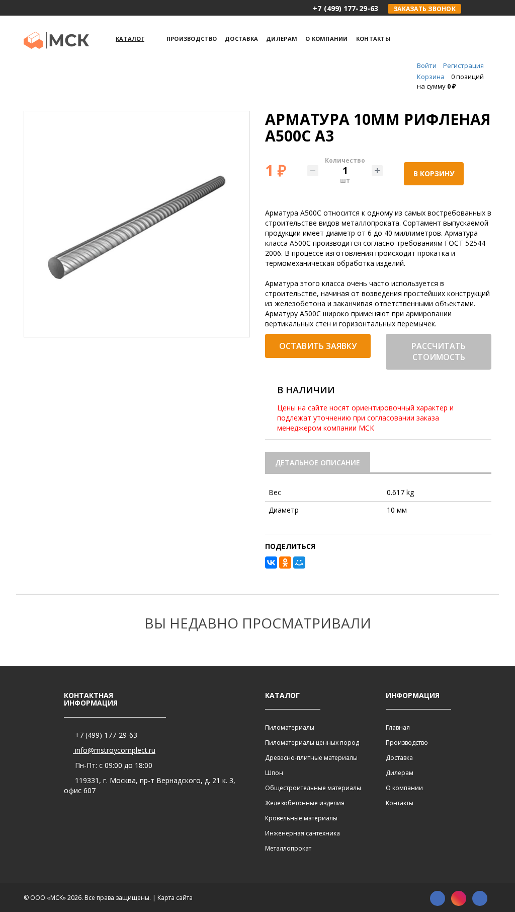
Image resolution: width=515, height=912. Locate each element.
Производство (407, 742)
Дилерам (399, 772)
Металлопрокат (288, 848)
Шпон (274, 772)
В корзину (433, 173)
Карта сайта (175, 897)
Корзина (431, 76)
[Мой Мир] (299, 562)
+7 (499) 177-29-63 (105, 735)
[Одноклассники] (285, 562)
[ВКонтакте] (271, 562)
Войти (427, 65)
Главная (398, 727)
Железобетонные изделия (305, 803)
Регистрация (463, 65)
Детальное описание (317, 462)
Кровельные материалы (301, 818)
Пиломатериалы (289, 727)
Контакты (399, 803)
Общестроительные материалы (313, 788)
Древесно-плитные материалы (311, 757)
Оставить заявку (318, 346)
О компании (404, 788)
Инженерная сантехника (302, 833)
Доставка (399, 757)
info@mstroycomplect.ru (114, 750)
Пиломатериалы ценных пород (312, 742)
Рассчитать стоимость (438, 351)
